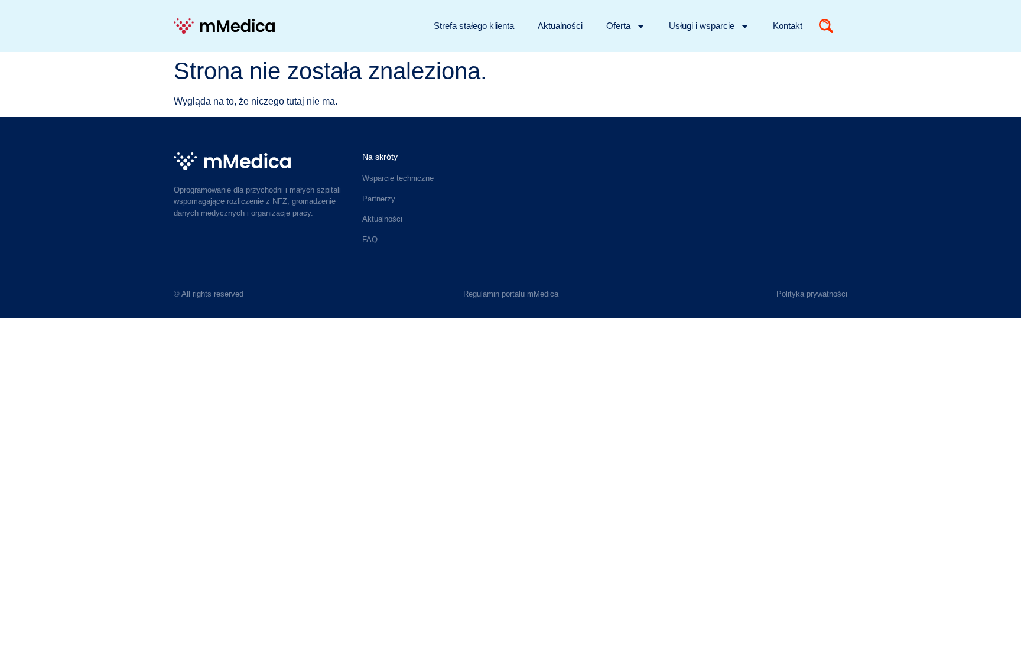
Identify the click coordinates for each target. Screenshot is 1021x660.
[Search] (826, 26)
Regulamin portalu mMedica (510, 294)
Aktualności (560, 26)
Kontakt (787, 26)
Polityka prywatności (811, 294)
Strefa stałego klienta (474, 26)
